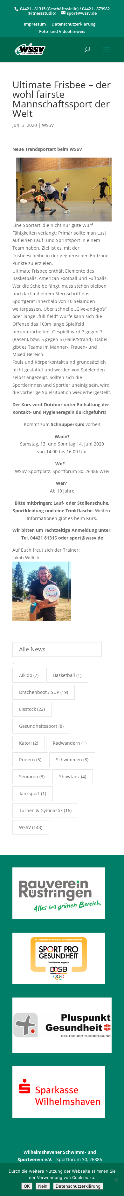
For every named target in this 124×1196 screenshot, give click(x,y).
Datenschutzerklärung (73, 24)
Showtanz (69, 776)
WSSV (48, 125)
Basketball (64, 675)
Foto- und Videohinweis (62, 31)
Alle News (32, 649)
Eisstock (27, 709)
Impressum (35, 24)
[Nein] (116, 1180)
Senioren (28, 776)
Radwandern (66, 743)
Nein (42, 1186)
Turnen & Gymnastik (41, 810)
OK (27, 1186)
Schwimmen (69, 760)
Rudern (27, 760)
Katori (25, 743)
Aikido (25, 675)
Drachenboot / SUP (39, 692)
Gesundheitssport (38, 726)
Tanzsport (29, 793)
